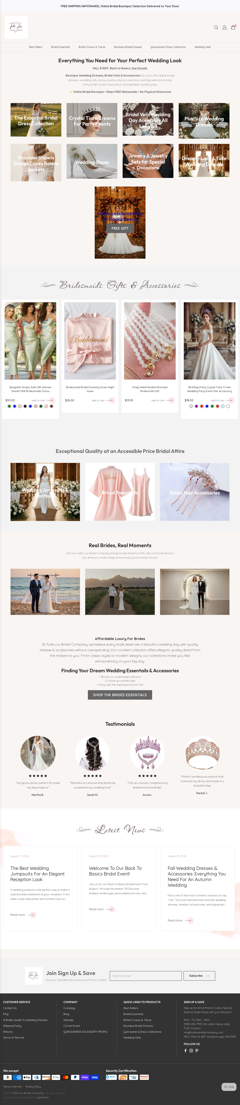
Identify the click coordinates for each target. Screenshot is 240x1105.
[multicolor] (228, 406)
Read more (17, 915)
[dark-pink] (46, 406)
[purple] (196, 406)
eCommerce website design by (20, 1097)
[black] (25, 406)
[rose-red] (217, 406)
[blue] (207, 406)
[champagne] (35, 406)
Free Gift (120, 228)
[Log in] (224, 27)
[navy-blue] (30, 406)
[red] (201, 406)
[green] (212, 406)
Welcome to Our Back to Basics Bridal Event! (115, 871)
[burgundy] (51, 406)
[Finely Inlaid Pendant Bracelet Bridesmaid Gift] (150, 341)
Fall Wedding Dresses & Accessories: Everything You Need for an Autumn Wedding (197, 876)
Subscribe (196, 975)
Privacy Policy (33, 1086)
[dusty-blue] (14, 406)
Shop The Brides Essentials (120, 695)
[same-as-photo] (191, 406)
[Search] (216, 27)
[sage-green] (9, 406)
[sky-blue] (223, 406)
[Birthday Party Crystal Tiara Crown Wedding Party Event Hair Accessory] (209, 341)
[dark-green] (41, 406)
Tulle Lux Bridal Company (28, 1093)
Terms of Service (12, 1086)
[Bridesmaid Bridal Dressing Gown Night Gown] (90, 341)
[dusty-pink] (20, 406)
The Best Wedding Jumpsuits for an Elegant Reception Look (37, 873)
